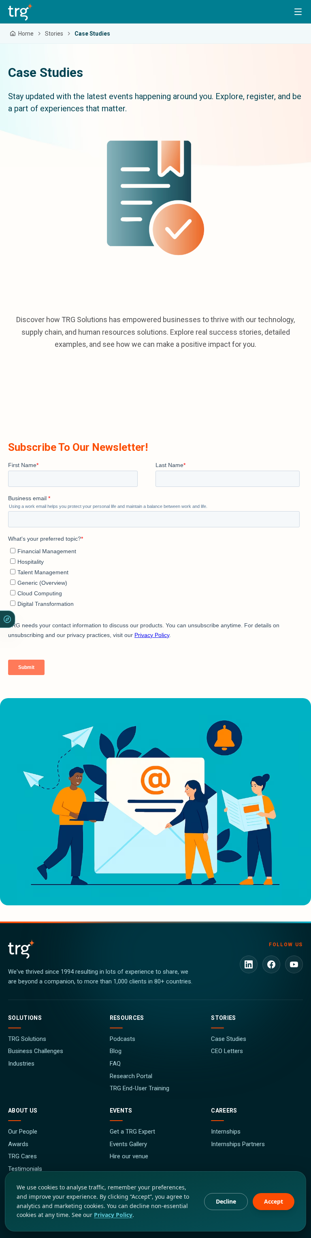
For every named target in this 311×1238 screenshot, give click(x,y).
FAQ (115, 1063)
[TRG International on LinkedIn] (249, 964)
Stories (223, 1018)
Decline (226, 1201)
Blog (115, 1051)
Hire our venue (129, 1156)
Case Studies (228, 1039)
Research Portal (131, 1076)
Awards (18, 1144)
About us (23, 1110)
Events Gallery (128, 1144)
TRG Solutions (27, 1039)
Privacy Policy (113, 1215)
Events (121, 1110)
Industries (21, 1063)
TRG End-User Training (139, 1088)
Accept (273, 1201)
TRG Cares (22, 1156)
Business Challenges (35, 1051)
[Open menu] (298, 12)
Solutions (25, 1018)
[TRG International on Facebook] (271, 964)
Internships (226, 1131)
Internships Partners (238, 1144)
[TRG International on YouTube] (294, 964)
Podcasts (122, 1039)
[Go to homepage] (20, 12)
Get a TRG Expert (132, 1131)
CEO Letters (227, 1051)
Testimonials (25, 1168)
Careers (224, 1110)
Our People (22, 1131)
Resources (127, 1018)
